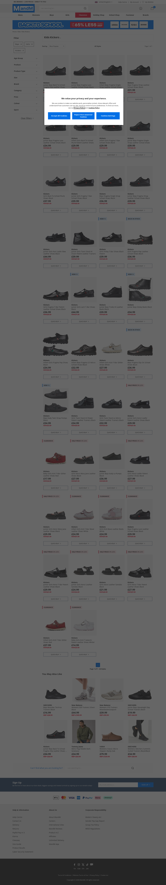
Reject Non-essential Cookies (83, 116)
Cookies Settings (108, 116)
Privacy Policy (79, 108)
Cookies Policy (94, 108)
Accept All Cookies (59, 116)
